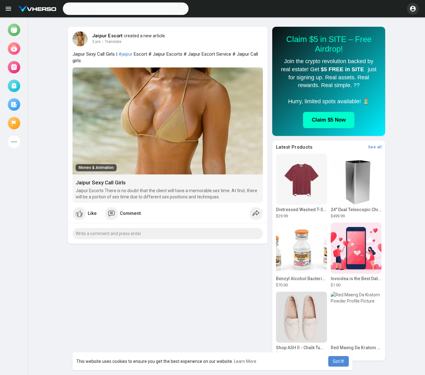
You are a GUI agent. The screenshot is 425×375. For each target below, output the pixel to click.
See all (375, 147)
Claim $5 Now (329, 120)
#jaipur (126, 54)
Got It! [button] (338, 361)
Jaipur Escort (107, 36)
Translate (113, 41)
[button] (126, 8)
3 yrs (96, 41)
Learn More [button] (245, 361)
